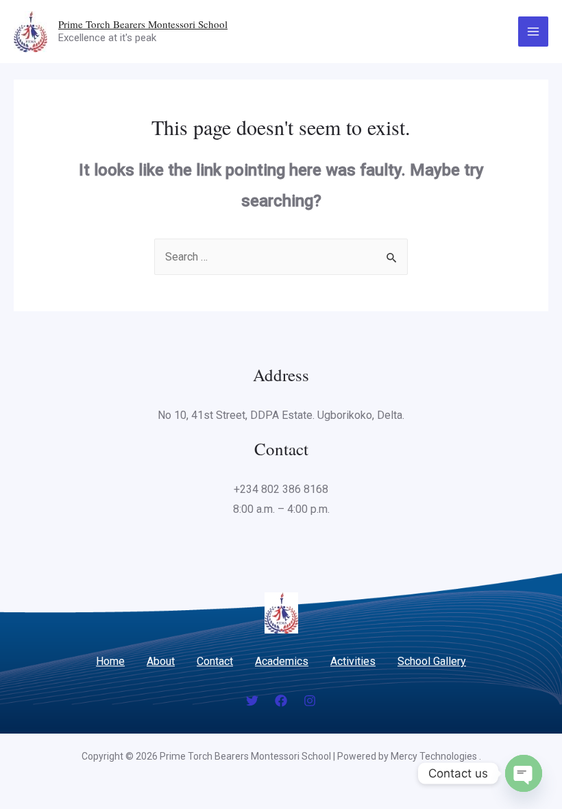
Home (110, 661)
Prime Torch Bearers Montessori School (143, 24)
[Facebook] (281, 701)
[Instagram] (310, 701)
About (161, 661)
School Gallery (432, 661)
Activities (353, 661)
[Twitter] (252, 701)
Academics (281, 661)
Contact (215, 661)
